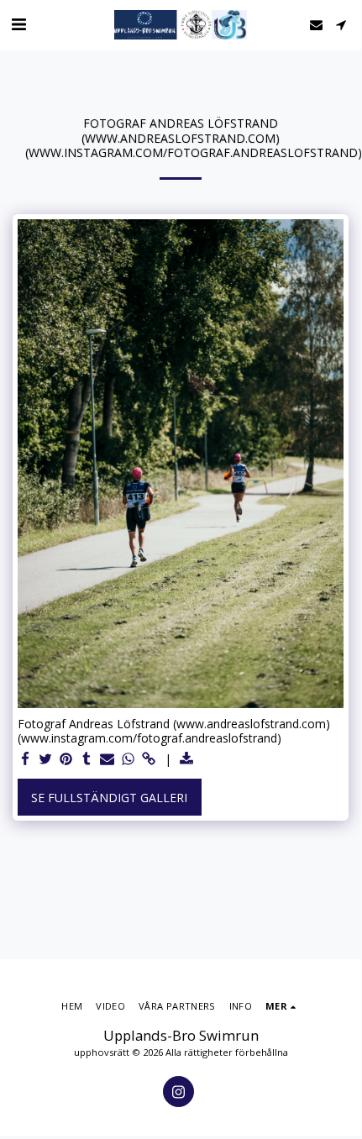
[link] (148, 759)
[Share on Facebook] (25, 759)
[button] (18, 24)
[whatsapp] (128, 759)
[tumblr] (87, 759)
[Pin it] (66, 759)
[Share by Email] (107, 759)
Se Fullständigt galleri (109, 798)
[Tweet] (46, 759)
